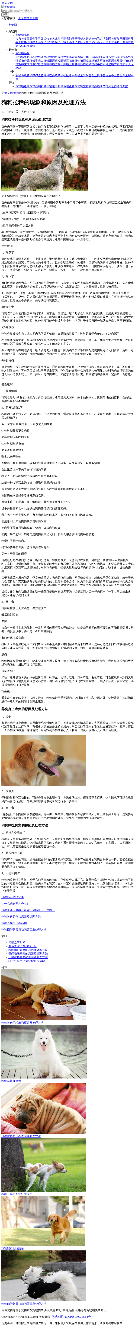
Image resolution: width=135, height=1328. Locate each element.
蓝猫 (57, 64)
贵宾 (29, 38)
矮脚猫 (64, 64)
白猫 (43, 60)
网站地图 (57, 1316)
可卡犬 (107, 42)
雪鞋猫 (118, 64)
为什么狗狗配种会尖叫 (15, 903)
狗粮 (18, 86)
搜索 (5, 14)
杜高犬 (98, 42)
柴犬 (83, 38)
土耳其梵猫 (121, 60)
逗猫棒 (115, 86)
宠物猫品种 (22, 53)
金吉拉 (109, 57)
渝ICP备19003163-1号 (78, 1316)
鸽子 (60, 75)
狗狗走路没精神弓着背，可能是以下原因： (28, 910)
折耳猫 (126, 57)
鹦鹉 (35, 75)
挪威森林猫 (90, 60)
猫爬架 (124, 86)
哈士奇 (121, 42)
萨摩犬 (42, 42)
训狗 (35, 18)
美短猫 (28, 57)
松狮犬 (56, 42)
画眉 (108, 75)
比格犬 (25, 42)
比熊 (57, 38)
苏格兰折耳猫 (66, 57)
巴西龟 (53, 75)
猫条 (94, 86)
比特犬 (64, 42)
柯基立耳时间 (16, 942)
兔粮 (72, 86)
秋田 (122, 38)
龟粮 (66, 86)
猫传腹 (28, 18)
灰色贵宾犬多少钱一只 (22, 946)
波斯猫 (79, 57)
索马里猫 (108, 64)
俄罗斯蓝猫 (39, 64)
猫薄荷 (101, 86)
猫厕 (108, 86)
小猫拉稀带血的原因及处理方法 (28, 957)
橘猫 (21, 60)
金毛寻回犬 (39, 38)
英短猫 (19, 57)
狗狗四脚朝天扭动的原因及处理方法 (23, 929)
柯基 (63, 38)
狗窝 (77, 86)
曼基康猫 (80, 64)
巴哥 (77, 38)
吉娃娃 (22, 45)
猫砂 (88, 86)
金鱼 (41, 75)
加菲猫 (101, 57)
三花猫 (70, 60)
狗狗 (17, 92)
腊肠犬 (81, 42)
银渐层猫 (52, 60)
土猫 (72, 64)
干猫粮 (50, 86)
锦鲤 (46, 75)
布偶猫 (36, 57)
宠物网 (12, 24)
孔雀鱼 (79, 75)
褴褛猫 (90, 64)
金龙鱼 (124, 75)
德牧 (94, 38)
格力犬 (90, 42)
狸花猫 (28, 60)
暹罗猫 (45, 57)
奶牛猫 (98, 64)
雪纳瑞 (70, 38)
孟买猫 (101, 60)
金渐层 (109, 60)
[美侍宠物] (8, 6)
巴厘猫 (118, 57)
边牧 (128, 42)
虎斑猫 (62, 60)
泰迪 (88, 38)
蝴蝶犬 (34, 42)
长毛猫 (36, 60)
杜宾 (49, 42)
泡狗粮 (31, 86)
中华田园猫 (90, 57)
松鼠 (66, 75)
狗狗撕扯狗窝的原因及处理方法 (28, 949)
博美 (105, 38)
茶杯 (128, 38)
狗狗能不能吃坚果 (12, 897)
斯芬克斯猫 (25, 64)
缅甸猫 (79, 60)
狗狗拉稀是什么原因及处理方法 (21, 916)
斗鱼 (102, 75)
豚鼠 (72, 75)
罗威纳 (31, 45)
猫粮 (24, 86)
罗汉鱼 (87, 75)
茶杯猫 (50, 64)
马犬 (100, 38)
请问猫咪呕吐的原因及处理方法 (28, 953)
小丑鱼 (115, 75)
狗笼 (83, 86)
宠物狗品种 (22, 34)
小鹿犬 (73, 42)
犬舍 (21, 18)
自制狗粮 (40, 86)
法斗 (114, 42)
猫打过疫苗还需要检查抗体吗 (26, 960)
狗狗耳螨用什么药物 (14, 923)
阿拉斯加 (114, 38)
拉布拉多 (21, 38)
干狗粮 (59, 86)
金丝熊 (95, 75)
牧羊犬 (50, 38)
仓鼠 (18, 75)
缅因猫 (53, 57)
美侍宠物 (7, 3)
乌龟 (24, 75)
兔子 (29, 75)
